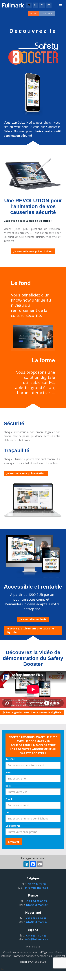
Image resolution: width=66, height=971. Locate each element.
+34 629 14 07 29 (36, 935)
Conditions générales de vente (21, 952)
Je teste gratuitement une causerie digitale (30, 630)
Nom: (9, 772)
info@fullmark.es (36, 939)
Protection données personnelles (32, 956)
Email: (9, 799)
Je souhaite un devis (33, 619)
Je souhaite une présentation (33, 251)
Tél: (8, 812)
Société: (11, 759)
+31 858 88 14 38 (36, 918)
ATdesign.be (38, 961)
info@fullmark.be (36, 887)
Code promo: (13, 825)
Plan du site (33, 946)
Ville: (8, 785)
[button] (60, 5)
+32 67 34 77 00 (36, 884)
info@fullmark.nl (36, 922)
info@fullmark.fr (36, 905)
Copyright (59, 956)
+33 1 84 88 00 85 (36, 901)
